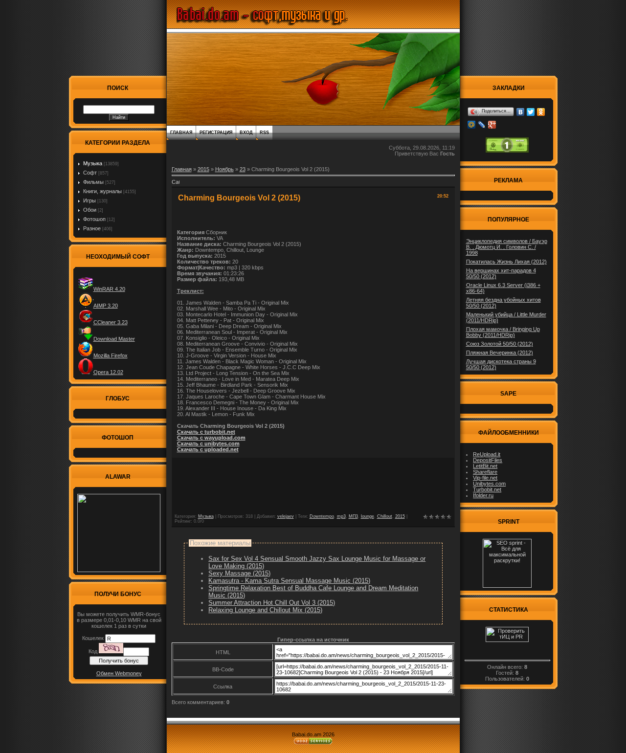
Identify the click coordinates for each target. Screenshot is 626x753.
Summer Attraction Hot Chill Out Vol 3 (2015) (271, 602)
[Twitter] (531, 112)
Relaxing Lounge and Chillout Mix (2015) (265, 610)
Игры (89, 200)
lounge (367, 516)
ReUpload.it (486, 454)
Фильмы (93, 182)
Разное (92, 228)
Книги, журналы (102, 191)
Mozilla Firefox (110, 355)
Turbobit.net (487, 489)
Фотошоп (94, 219)
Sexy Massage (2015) (239, 573)
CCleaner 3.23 (110, 322)
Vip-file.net (485, 478)
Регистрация (216, 132)
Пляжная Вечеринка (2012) (499, 352)
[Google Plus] (492, 124)
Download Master (114, 339)
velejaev (285, 516)
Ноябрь (224, 169)
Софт (90, 173)
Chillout (384, 516)
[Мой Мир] (472, 124)
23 (243, 169)
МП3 (353, 516)
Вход (246, 132)
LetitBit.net (485, 466)
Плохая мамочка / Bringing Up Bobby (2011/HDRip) (503, 332)
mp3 (341, 516)
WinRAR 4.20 (109, 289)
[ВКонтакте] (520, 112)
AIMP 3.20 (105, 306)
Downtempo (322, 516)
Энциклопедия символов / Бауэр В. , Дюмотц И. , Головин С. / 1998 (506, 247)
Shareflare (485, 472)
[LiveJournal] (482, 124)
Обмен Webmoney (119, 673)
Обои (89, 210)
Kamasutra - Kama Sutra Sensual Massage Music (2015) (289, 580)
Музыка (92, 163)
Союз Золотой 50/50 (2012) (499, 344)
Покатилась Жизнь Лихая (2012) (506, 262)
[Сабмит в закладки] (175, 185)
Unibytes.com (489, 484)
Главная (181, 132)
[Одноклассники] (541, 112)
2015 (203, 169)
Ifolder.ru (483, 495)
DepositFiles (487, 460)
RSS (264, 132)
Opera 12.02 (108, 372)
